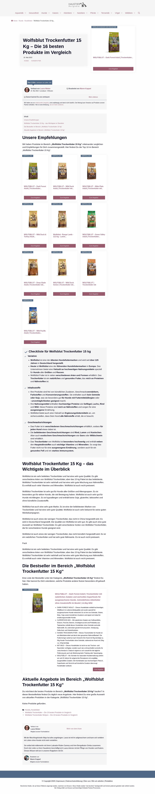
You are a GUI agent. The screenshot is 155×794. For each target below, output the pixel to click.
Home (15, 21)
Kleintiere (68, 13)
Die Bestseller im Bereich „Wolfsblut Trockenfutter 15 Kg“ (43, 126)
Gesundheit (34, 13)
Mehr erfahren (93, 97)
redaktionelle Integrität (42, 103)
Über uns (87, 781)
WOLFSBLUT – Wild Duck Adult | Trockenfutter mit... (63, 187)
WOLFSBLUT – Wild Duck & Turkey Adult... (35, 236)
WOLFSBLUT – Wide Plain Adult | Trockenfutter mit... (92, 187)
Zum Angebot (113, 69)
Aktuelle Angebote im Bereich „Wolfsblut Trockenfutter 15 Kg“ (44, 130)
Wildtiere (129, 13)
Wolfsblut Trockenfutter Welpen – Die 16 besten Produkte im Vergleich (51, 715)
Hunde (44, 13)
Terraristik (105, 13)
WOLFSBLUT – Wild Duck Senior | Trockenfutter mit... (64, 284)
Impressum (60, 781)
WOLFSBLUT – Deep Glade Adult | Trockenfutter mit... (35, 284)
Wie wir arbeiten (98, 781)
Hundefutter (28, 21)
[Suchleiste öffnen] (139, 13)
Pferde (93, 13)
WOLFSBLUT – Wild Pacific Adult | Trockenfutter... (35, 332)
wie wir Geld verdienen (56, 105)
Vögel (117, 13)
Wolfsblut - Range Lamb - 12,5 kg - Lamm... (63, 236)
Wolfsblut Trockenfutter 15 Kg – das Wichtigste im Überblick (44, 123)
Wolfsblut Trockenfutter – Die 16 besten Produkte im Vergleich (48, 712)
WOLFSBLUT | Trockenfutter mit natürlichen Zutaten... (90, 284)
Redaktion (109, 781)
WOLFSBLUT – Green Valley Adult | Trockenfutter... (93, 236)
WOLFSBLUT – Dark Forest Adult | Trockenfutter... (113, 57)
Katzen (55, 13)
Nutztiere (81, 13)
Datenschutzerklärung (74, 781)
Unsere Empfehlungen (31, 120)
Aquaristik (19, 13)
